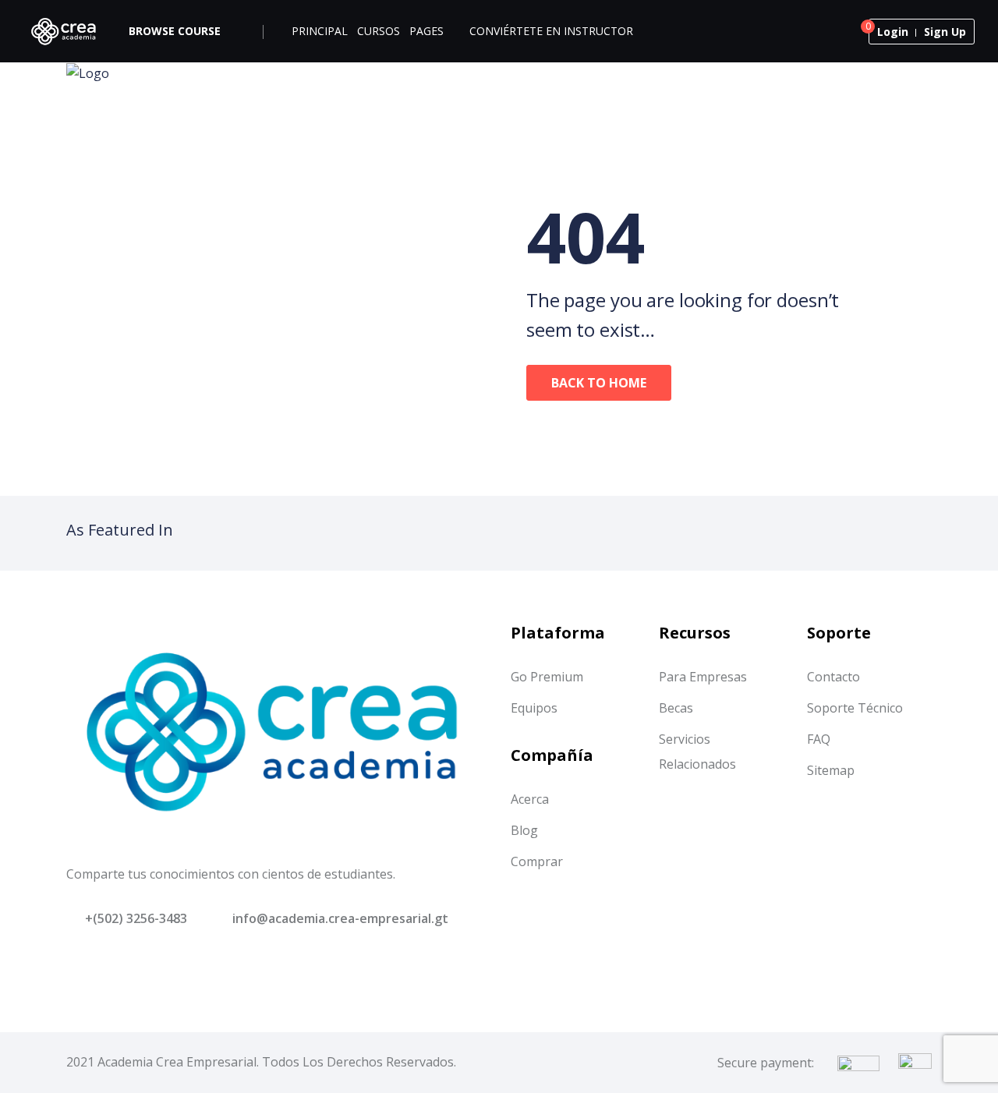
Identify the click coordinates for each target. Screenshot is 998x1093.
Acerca (530, 799)
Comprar (537, 861)
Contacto (833, 676)
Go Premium (547, 676)
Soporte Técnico (855, 707)
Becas (676, 707)
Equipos (534, 707)
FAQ (818, 739)
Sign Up (945, 31)
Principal (320, 30)
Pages (426, 30)
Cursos (378, 30)
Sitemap (831, 770)
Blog (524, 830)
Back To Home (598, 382)
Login (892, 31)
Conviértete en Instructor (551, 30)
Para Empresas (703, 676)
